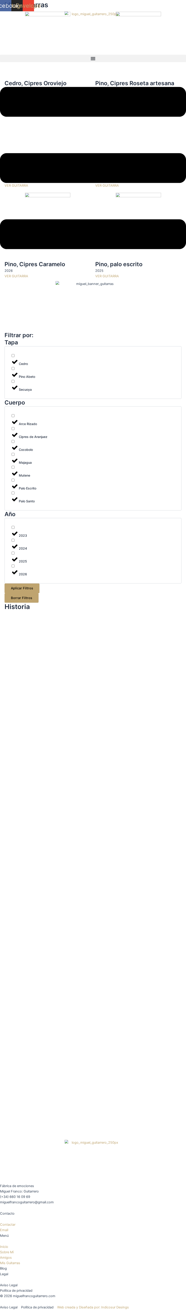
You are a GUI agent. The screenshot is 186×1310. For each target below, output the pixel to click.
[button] (93, 58)
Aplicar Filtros (22, 588)
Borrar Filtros (21, 598)
